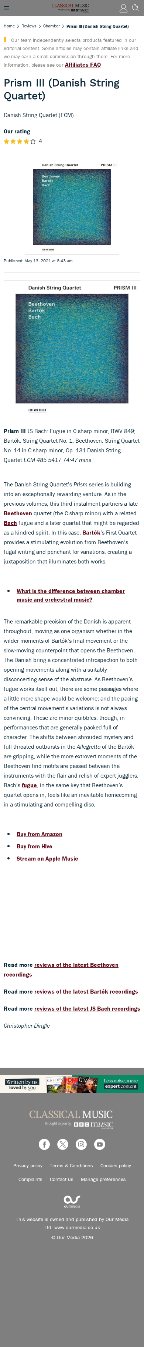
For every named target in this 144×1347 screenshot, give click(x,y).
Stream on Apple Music (47, 858)
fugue (29, 785)
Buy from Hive (34, 846)
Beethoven (18, 513)
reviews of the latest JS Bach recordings (87, 1008)
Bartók (91, 532)
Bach (10, 522)
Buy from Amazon (39, 834)
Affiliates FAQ (83, 64)
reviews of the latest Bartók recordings (86, 991)
